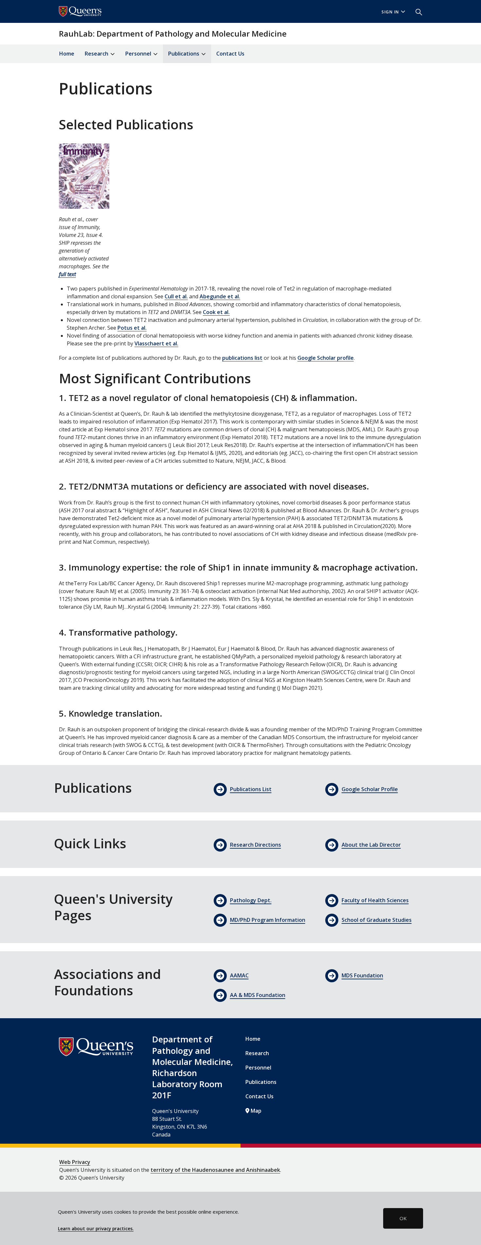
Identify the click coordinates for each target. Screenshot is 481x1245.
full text (67, 274)
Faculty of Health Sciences (375, 900)
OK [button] (403, 1218)
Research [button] (97, 53)
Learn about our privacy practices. (96, 1229)
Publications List (251, 789)
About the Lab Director (371, 844)
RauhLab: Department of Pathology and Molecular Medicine (173, 33)
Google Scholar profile (325, 357)
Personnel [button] (138, 53)
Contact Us (230, 53)
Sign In (390, 12)
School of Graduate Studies (377, 919)
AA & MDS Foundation (257, 995)
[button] (416, 11)
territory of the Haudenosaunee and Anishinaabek (215, 1169)
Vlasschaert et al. (156, 343)
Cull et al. (176, 296)
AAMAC (239, 975)
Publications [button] (184, 53)
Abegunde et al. (220, 296)
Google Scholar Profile (370, 789)
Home (66, 53)
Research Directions (255, 844)
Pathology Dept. (251, 900)
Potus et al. (132, 327)
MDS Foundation (362, 975)
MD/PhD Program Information (267, 919)
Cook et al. (216, 312)
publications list (242, 357)
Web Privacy (74, 1162)
